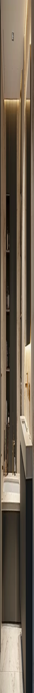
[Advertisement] (17, 101)
